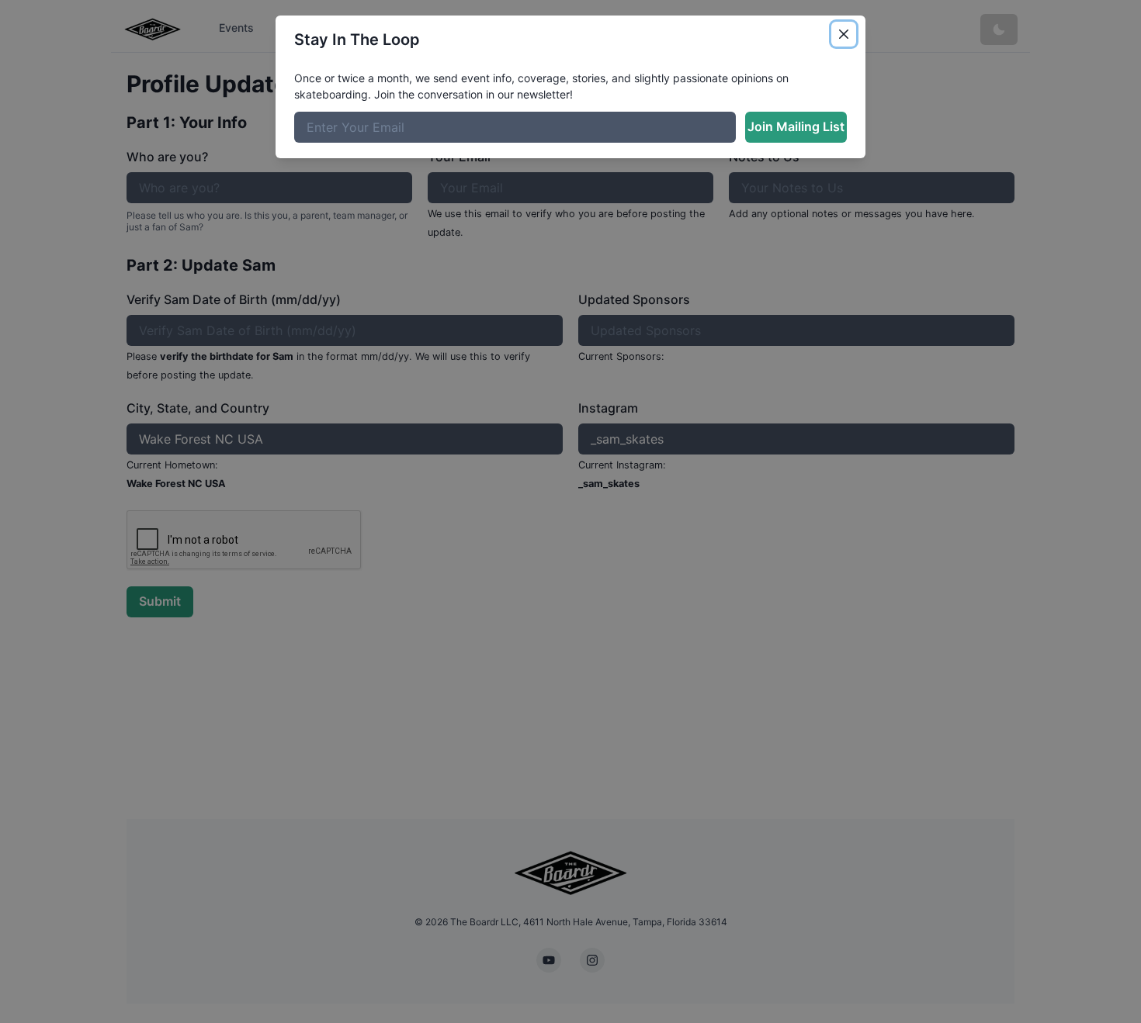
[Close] (843, 34)
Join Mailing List (795, 126)
